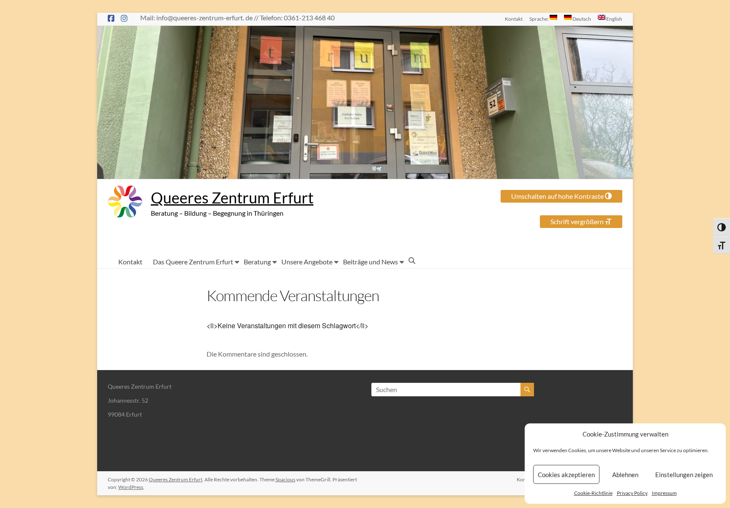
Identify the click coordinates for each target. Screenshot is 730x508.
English (613, 19)
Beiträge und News (370, 262)
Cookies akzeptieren (566, 474)
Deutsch (581, 19)
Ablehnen (625, 474)
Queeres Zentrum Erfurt (232, 197)
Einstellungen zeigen (684, 474)
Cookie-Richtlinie (593, 493)
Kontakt (514, 19)
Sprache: (539, 19)
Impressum (664, 493)
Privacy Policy (632, 493)
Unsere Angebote (306, 262)
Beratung (257, 262)
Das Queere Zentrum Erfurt (193, 262)
